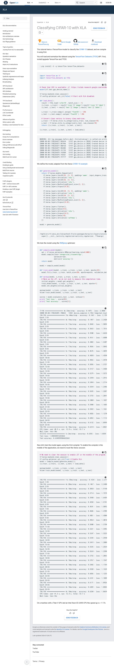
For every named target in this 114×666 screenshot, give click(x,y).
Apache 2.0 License (63, 629)
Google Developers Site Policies (92, 629)
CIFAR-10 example (80, 164)
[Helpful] (102, 22)
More (57, 3)
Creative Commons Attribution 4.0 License (93, 627)
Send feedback (99, 28)
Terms (35, 661)
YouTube (36, 652)
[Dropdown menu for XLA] (33, 2)
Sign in (108, 3)
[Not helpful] (105, 22)
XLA (28, 3)
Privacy (41, 661)
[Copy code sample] (105, 63)
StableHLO (42, 3)
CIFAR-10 (83, 49)
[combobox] (86, 3)
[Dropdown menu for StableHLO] (49, 2)
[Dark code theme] (103, 63)
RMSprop (63, 243)
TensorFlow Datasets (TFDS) (86, 57)
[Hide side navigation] (27, 662)
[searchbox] (15, 18)
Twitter (35, 648)
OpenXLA (40, 22)
